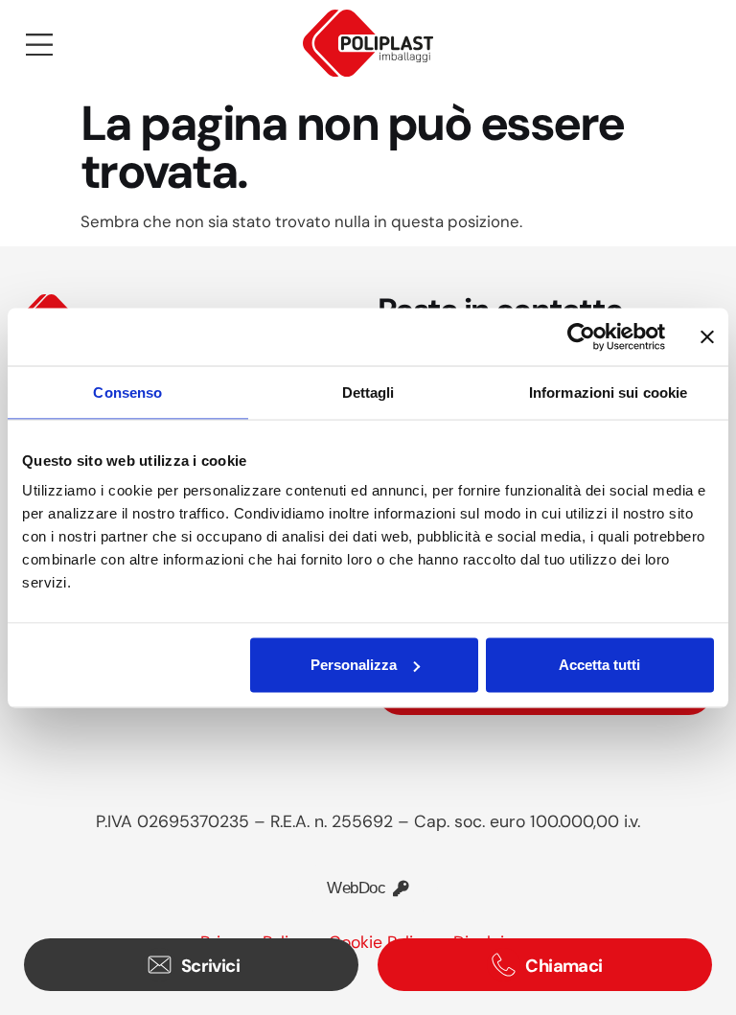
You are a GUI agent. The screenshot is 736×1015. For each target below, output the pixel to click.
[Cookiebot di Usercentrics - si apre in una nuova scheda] (581, 336)
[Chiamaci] (503, 964)
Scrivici (211, 966)
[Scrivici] (159, 964)
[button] (39, 46)
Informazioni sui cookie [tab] (608, 391)
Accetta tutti (599, 665)
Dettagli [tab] (368, 391)
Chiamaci (564, 966)
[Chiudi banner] (707, 336)
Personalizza (353, 665)
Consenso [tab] (127, 391)
